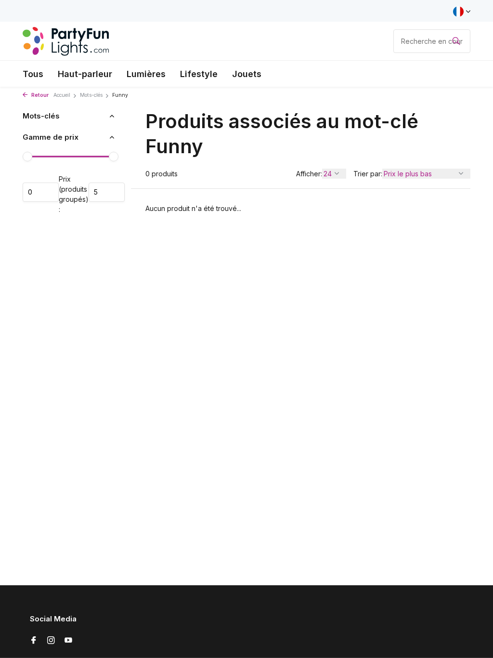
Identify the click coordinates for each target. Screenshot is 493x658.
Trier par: (367, 174)
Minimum (41, 192)
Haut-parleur (85, 74)
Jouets (246, 74)
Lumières (146, 74)
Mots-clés (91, 95)
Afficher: (309, 174)
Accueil (61, 95)
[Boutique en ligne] (66, 41)
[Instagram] (51, 640)
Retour (39, 95)
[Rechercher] (456, 41)
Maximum (107, 192)
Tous (33, 74)
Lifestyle (199, 74)
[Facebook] (34, 640)
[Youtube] (68, 640)
